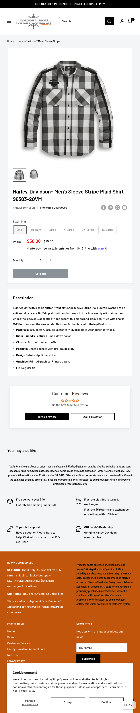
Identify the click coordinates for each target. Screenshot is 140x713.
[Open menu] (9, 21)
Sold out (40, 273)
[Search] (109, 21)
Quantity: (19, 260)
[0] (129, 21)
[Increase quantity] (50, 260)
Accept (68, 702)
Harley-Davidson (24, 207)
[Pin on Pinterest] (110, 207)
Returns (12, 655)
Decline (106, 702)
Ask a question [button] (92, 416)
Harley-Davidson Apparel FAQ (25, 649)
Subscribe (88, 658)
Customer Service (18, 643)
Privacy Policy (26, 690)
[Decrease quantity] (31, 260)
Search (11, 637)
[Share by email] (124, 207)
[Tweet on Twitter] (117, 207)
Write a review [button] (47, 416)
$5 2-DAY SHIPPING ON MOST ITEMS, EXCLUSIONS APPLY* (70, 3)
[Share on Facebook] (103, 207)
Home (10, 41)
